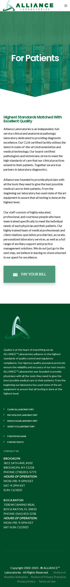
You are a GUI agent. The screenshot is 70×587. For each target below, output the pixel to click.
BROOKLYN (12, 458)
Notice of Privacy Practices (48, 577)
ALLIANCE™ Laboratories (18, 354)
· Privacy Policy (26, 581)
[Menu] (65, 5)
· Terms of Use (46, 581)
